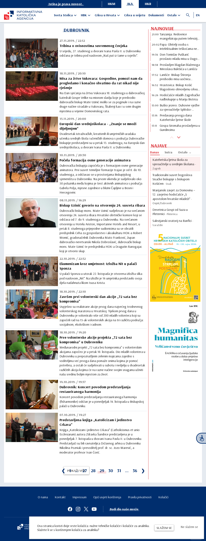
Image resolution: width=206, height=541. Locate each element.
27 (84, 470)
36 (135, 470)
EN (198, 15)
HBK (84, 15)
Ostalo (172, 15)
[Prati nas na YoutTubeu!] (94, 509)
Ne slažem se (189, 527)
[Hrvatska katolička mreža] (26, 527)
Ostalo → (185, 152)
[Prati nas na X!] (86, 509)
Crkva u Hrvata (105, 15)
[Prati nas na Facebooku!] (70, 509)
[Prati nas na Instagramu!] (78, 509)
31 (119, 470)
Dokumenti (156, 15)
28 (93, 470)
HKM (111, 3)
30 (110, 470)
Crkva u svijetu (134, 15)
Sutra (168, 152)
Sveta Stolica (63, 15)
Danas (154, 152)
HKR (148, 3)
